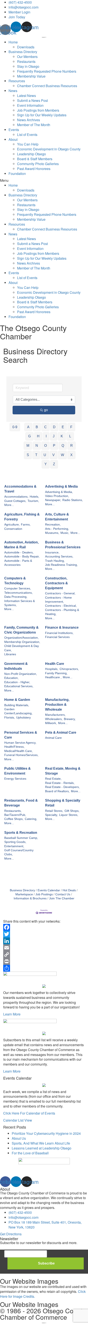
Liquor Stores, (68, 815)
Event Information (30, 105)
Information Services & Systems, (19, 603)
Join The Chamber (61, 898)
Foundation (17, 173)
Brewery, (70, 719)
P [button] (54, 445)
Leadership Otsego (31, 153)
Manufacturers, (55, 714)
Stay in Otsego (28, 66)
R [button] (71, 445)
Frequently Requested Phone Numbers (46, 71)
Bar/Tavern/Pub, (15, 815)
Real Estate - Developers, (62, 787)
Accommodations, (16, 496)
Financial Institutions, (59, 633)
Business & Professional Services (63, 544)
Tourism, (33, 501)
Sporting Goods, (15, 842)
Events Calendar (49, 890)
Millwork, (51, 723)
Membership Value (31, 76)
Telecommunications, (18, 592)
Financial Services (57, 637)
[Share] (44, 968)
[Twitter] (44, 934)
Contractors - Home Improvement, (58, 599)
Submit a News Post (32, 100)
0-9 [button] (14, 427)
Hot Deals (69, 890)
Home (13, 42)
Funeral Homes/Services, (21, 755)
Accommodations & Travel (20, 489)
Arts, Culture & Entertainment (57, 517)
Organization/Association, (21, 637)
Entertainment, (14, 846)
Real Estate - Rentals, (60, 783)
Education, (11, 678)
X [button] (71, 455)
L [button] (70, 436)
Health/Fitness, (14, 746)
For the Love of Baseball (30, 1153)
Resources (17, 80)
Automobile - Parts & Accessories (18, 562)
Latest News (26, 95)
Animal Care (53, 737)
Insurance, (52, 552)
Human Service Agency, (20, 742)
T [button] (36, 455)
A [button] (28, 427)
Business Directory (23, 51)
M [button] (27, 445)
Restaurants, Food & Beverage (21, 803)
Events (14, 129)
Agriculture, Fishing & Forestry (22, 517)
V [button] (53, 455)
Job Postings (44, 894)
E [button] (63, 427)
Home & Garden (17, 699)
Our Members (27, 56)
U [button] (45, 455)
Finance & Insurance (62, 627)
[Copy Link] (44, 954)
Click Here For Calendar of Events (29, 1113)
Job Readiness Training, (61, 564)
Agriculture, (12, 524)
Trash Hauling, (55, 560)
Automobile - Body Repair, (22, 556)
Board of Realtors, (57, 791)
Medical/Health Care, (18, 751)
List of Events (27, 134)
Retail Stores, (54, 810)
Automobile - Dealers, (19, 552)
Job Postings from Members (38, 110)
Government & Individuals (16, 666)
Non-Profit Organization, (20, 673)
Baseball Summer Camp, (21, 838)
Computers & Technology (15, 580)
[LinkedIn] (44, 941)
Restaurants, (13, 810)
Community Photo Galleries (38, 163)
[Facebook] (44, 927)
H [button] (38, 436)
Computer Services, (17, 588)
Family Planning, (56, 673)
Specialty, (51, 815)
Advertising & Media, (59, 492)
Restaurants (26, 61)
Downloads (25, 47)
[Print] (44, 961)
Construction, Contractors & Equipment (56, 583)
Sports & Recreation (20, 832)
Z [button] (54, 464)
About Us (19, 1138)
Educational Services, (18, 686)
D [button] (54, 427)
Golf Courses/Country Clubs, (19, 852)
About (13, 139)
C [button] (45, 427)
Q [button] (63, 445)
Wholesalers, (54, 719)
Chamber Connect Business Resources (47, 85)
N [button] (36, 445)
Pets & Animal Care (60, 732)
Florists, (9, 717)
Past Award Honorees (33, 168)
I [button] (46, 436)
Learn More (12, 1014)
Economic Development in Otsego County (49, 149)
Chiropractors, (69, 669)
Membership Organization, (22, 642)
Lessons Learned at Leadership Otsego (41, 1148)
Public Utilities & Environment (17, 771)
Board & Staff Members (34, 158)
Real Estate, (53, 778)
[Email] (44, 947)
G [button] (29, 436)
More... (9, 505)
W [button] (62, 455)
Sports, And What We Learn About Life (41, 1143)
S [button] (28, 455)
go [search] (46, 410)
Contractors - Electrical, (61, 605)
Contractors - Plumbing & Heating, (62, 612)
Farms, (26, 524)
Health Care (54, 663)
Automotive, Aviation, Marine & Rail (21, 544)
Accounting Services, (59, 556)
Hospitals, (51, 669)
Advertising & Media (61, 486)
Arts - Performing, (57, 528)
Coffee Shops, (13, 819)
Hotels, (34, 496)
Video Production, (57, 496)
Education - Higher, (17, 682)
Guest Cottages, (15, 501)
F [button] (71, 427)
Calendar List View (17, 1120)
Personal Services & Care (20, 735)
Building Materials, (16, 705)
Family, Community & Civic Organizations (21, 630)
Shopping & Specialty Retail (62, 803)
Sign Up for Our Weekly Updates (41, 114)
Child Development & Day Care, (21, 648)
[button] (44, 180)
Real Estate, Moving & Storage (63, 771)
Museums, (52, 532)
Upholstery (23, 717)
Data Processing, (15, 596)
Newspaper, (53, 500)
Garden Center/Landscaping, (18, 711)
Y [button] (45, 464)
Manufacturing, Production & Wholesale (57, 704)
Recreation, (53, 524)
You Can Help (27, 144)
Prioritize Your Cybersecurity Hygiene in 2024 (46, 1133)
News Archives (28, 119)
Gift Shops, (72, 810)
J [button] (53, 436)
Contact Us (62, 894)
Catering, (31, 819)
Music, (64, 532)
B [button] (37, 427)
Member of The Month (33, 124)
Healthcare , (53, 677)
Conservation (13, 528)
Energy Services (15, 778)
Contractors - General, (60, 593)
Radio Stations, (72, 500)
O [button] (45, 445)
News (13, 90)
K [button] (62, 436)
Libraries (10, 654)
